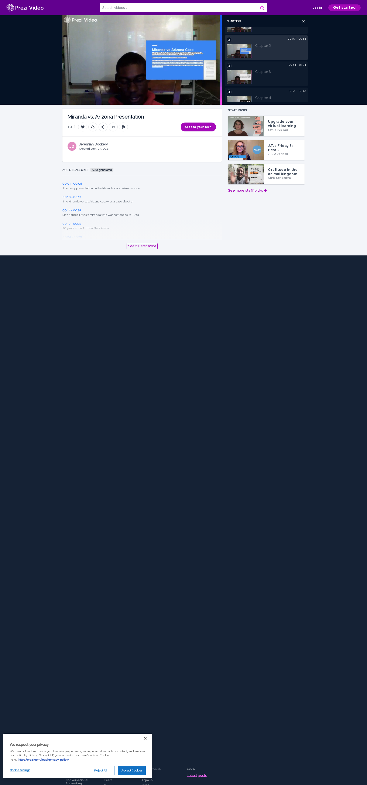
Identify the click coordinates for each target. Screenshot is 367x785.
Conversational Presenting (77, 781)
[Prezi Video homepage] (25, 7)
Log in (317, 7)
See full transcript (142, 246)
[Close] (145, 738)
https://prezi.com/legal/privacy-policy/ (43, 759)
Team (108, 780)
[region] (77, 756)
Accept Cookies (132, 770)
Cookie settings (20, 770)
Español (148, 780)
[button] (303, 21)
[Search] (262, 8)
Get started (344, 8)
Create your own (198, 126)
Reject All (100, 770)
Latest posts (197, 776)
